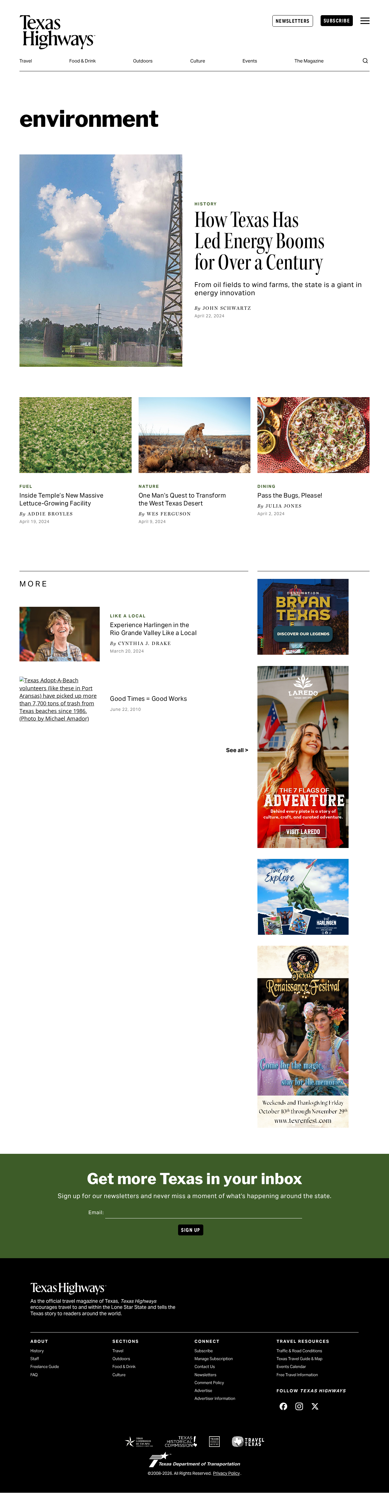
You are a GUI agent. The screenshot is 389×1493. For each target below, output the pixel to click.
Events (250, 61)
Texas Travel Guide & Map (299, 1358)
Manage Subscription (213, 1358)
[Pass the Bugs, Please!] (313, 435)
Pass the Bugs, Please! (289, 495)
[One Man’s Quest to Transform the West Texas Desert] (195, 435)
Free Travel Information (297, 1374)
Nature (149, 486)
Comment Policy (209, 1382)
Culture (197, 61)
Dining (266, 486)
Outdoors (143, 61)
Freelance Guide (44, 1366)
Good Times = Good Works (148, 699)
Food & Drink (82, 61)
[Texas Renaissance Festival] (303, 1125)
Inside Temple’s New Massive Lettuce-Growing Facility (61, 499)
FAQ (34, 1374)
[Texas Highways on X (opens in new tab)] (315, 1406)
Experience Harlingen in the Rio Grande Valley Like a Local (153, 629)
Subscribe (337, 21)
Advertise (203, 1390)
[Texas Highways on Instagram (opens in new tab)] (299, 1406)
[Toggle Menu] (365, 21)
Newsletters (293, 21)
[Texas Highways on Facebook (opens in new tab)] (283, 1406)
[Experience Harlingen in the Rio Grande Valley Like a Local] (59, 634)
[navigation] (365, 21)
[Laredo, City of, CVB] (303, 846)
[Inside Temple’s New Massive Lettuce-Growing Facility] (75, 435)
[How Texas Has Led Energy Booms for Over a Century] (100, 260)
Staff (34, 1358)
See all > (237, 750)
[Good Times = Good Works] (59, 704)
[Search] (365, 60)
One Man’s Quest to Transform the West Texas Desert (182, 499)
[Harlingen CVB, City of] (303, 932)
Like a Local (128, 616)
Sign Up (190, 1230)
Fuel (26, 486)
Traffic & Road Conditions (299, 1350)
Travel (25, 61)
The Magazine (309, 61)
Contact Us (204, 1366)
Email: (96, 1212)
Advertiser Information (214, 1398)
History (205, 204)
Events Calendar (291, 1366)
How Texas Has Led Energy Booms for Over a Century (259, 241)
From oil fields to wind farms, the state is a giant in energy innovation (278, 288)
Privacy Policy (226, 1473)
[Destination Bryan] (303, 652)
